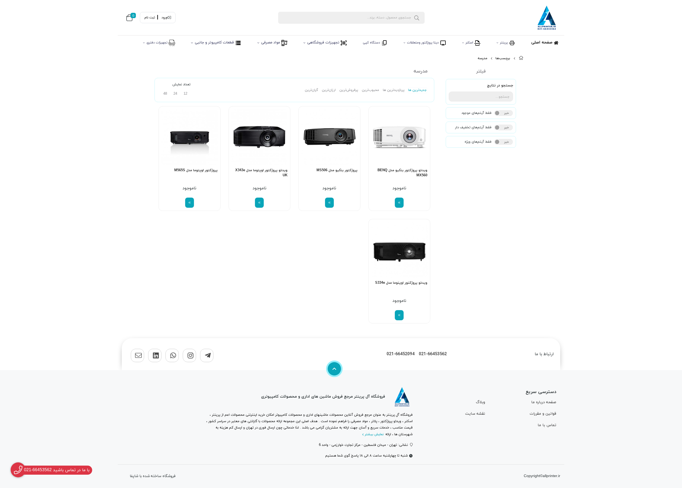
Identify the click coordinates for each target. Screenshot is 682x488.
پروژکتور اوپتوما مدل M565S (196, 170)
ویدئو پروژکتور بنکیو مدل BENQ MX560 (402, 173)
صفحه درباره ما (543, 402)
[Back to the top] (334, 368)
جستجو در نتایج (500, 85)
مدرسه (482, 58)
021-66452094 (401, 354)
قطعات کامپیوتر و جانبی (215, 42)
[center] (416, 17)
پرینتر (504, 43)
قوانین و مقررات (543, 414)
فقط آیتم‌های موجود (476, 113)
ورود (164, 17)
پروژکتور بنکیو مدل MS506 (337, 170)
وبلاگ (480, 402)
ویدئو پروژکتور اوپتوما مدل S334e (401, 283)
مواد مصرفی (271, 42)
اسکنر (470, 43)
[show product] (399, 202)
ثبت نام (149, 17)
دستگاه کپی (372, 43)
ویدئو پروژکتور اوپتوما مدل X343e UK (261, 173)
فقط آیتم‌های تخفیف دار (473, 127)
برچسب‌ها (503, 58)
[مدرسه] (402, 396)
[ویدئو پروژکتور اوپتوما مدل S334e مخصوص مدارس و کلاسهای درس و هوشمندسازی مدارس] (399, 250)
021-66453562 (433, 354)
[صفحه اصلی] (521, 58)
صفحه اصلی (542, 42)
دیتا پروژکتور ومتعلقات (423, 43)
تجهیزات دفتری (158, 43)
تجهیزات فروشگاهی (323, 42)
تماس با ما (547, 425)
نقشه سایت (475, 414)
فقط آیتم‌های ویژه (478, 141)
